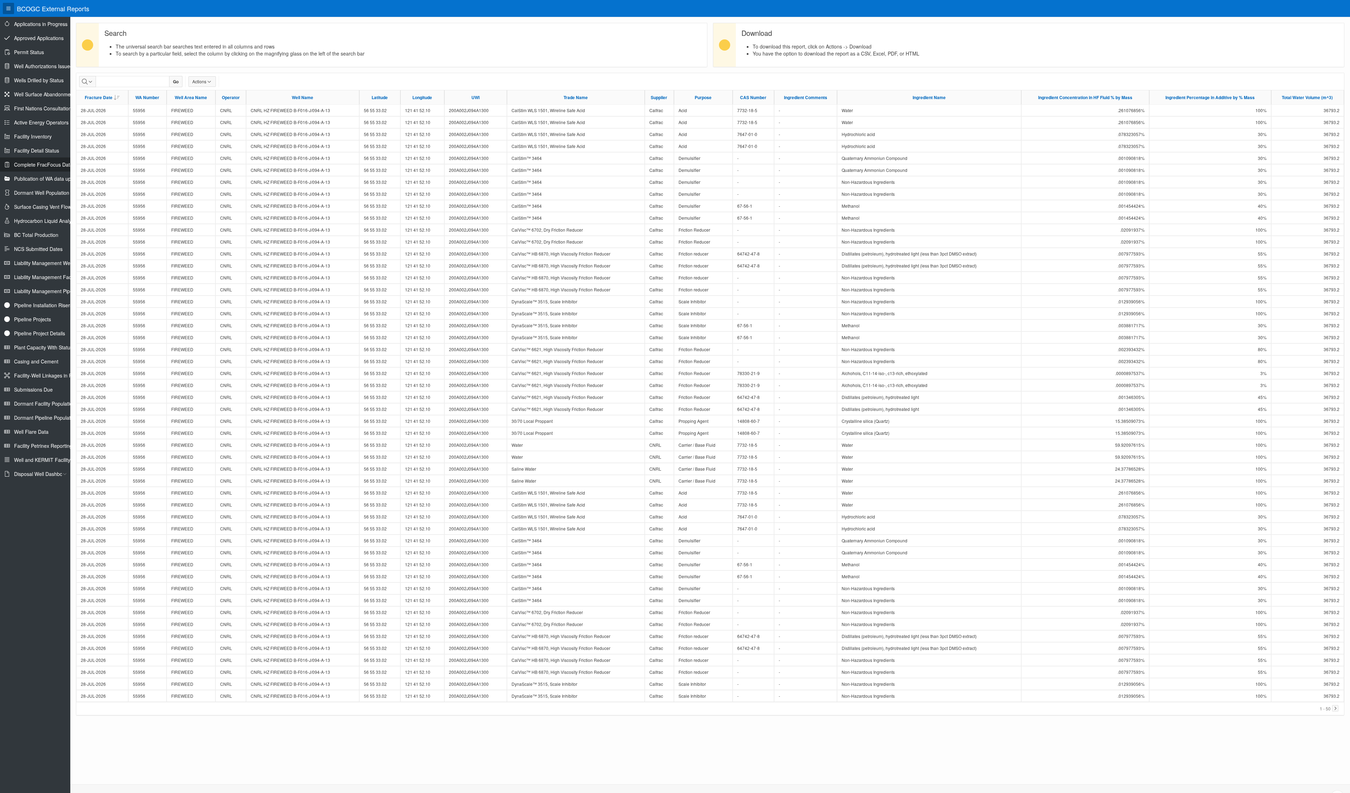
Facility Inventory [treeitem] (33, 136)
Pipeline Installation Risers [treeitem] (43, 305)
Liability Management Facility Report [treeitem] (54, 277)
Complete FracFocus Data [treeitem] (43, 164)
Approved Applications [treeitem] (39, 37)
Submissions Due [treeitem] (33, 389)
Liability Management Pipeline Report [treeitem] (55, 291)
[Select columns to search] (87, 81)
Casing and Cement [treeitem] (36, 361)
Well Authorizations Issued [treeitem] (43, 66)
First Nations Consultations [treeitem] (44, 108)
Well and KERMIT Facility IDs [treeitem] (46, 459)
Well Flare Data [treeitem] (31, 431)
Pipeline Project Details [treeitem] (39, 333)
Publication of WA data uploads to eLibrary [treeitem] (61, 178)
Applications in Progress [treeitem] (41, 23)
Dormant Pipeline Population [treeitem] (45, 417)
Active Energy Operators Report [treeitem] (49, 122)
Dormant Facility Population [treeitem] (44, 403)
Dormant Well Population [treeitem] (41, 192)
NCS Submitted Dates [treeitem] (38, 248)
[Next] (1335, 708)
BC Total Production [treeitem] (36, 234)
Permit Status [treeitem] (29, 52)
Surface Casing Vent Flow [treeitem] (42, 206)
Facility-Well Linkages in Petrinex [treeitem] (50, 375)
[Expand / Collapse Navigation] (8, 8)
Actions (199, 81)
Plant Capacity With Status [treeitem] (43, 347)
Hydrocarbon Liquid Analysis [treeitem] (45, 220)
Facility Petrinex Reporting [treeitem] (43, 445)
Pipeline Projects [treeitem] (32, 319)
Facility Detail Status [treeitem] (36, 150)
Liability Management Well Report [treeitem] (51, 262)
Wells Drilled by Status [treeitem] (39, 80)
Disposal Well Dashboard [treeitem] (42, 473)
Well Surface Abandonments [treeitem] (45, 94)
